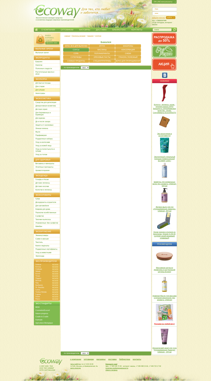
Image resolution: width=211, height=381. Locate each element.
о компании (75, 359)
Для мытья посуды (43, 83)
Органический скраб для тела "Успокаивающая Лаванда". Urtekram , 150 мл (164, 350)
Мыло (37, 132)
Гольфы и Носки (42, 179)
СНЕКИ (128, 53)
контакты (137, 359)
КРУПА (102, 46)
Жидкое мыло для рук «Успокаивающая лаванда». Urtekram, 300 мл (164, 209)
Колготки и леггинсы (43, 190)
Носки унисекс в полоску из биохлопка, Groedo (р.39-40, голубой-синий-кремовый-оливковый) (164, 235)
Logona (38, 294)
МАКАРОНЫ (128, 46)
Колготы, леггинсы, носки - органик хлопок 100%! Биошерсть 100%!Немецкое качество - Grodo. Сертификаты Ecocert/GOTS (164, 109)
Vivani (37, 276)
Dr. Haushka (39, 287)
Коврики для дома (42, 209)
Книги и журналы (42, 246)
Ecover (37, 274)
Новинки (164, 81)
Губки (37, 199)
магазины (101, 359)
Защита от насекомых (44, 125)
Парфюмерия (41, 135)
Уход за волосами (42, 142)
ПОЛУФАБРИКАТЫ (102, 53)
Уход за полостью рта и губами (45, 150)
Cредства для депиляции (45, 102)
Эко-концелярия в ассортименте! (164, 135)
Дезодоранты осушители (45, 202)
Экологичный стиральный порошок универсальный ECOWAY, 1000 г (164, 159)
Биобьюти (39, 285)
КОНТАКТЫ (136, 30)
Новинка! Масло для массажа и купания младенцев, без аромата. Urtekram (165, 298)
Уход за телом (41, 155)
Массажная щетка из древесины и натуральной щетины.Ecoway (164, 270)
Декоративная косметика (45, 106)
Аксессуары (40, 93)
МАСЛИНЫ (102, 50)
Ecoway (38, 267)
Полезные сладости (43, 69)
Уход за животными (43, 253)
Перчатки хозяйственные (45, 213)
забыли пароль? (158, 18)
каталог (55, 264)
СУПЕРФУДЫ (76, 57)
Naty (37, 283)
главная (67, 36)
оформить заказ (51, 43)
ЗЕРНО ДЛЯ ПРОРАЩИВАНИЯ (128, 61)
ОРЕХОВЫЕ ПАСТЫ (102, 57)
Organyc (38, 278)
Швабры (38, 226)
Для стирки (39, 86)
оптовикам (89, 359)
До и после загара (42, 122)
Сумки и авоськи (42, 239)
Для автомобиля (42, 206)
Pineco (37, 299)
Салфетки (39, 216)
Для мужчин (40, 118)
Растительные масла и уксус (44, 73)
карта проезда (75, 368)
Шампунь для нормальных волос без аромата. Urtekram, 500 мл (165, 184)
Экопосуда (39, 256)
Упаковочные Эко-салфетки (46, 223)
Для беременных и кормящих (43, 114)
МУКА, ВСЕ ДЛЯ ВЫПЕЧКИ (76, 46)
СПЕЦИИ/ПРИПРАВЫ (102, 61)
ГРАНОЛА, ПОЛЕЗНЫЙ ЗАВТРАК (128, 57)
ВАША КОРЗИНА (49, 36)
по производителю (71, 68)
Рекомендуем (164, 244)
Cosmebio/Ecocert (42, 310)
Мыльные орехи (42, 53)
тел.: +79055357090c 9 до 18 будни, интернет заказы (162, 22)
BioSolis (38, 281)
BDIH (37, 307)
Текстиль (39, 242)
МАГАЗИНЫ (84, 30)
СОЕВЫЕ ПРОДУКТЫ (76, 61)
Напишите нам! (111, 364)
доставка (112, 359)
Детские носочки (42, 186)
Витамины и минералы (44, 164)
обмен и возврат (112, 370)
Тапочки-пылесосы (43, 219)
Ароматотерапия (42, 170)
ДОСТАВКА (101, 30)
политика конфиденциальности (117, 368)
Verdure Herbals (41, 292)
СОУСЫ (76, 50)
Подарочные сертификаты (46, 249)
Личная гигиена (41, 128)
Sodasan (38, 264)
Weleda (37, 271)
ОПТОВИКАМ (67, 30)
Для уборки (40, 90)
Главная (36, 30)
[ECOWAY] (52, 11)
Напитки (38, 65)
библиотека (124, 359)
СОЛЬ (76, 53)
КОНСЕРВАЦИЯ (128, 50)
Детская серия (41, 109)
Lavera (37, 290)
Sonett (37, 297)
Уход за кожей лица (43, 146)
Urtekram (38, 269)
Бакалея (90, 36)
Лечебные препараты (44, 167)
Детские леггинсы (42, 183)
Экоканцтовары (41, 235)
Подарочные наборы (44, 139)
